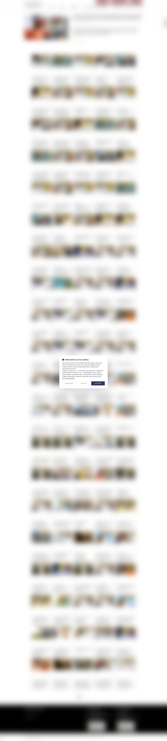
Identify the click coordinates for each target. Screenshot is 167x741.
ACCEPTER (98, 383)
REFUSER (83, 383)
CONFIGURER (69, 383)
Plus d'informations (68, 378)
